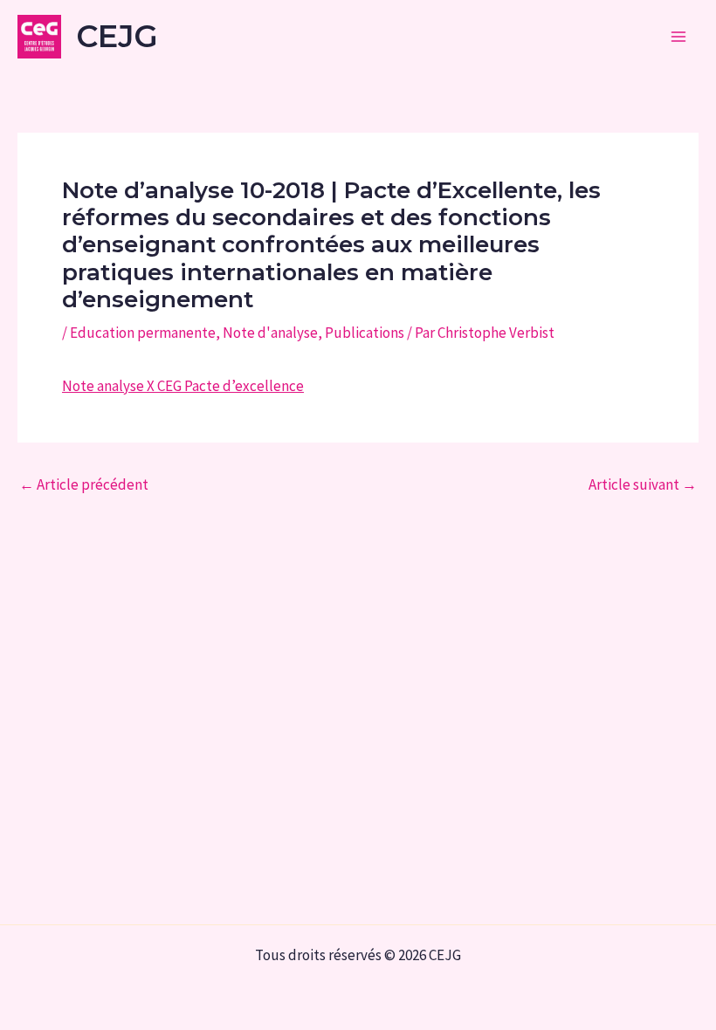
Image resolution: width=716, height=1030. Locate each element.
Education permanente (143, 332)
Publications (364, 332)
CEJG (117, 36)
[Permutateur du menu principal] (679, 37)
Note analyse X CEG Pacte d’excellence (183, 385)
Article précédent (83, 484)
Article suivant (643, 484)
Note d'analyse (270, 332)
